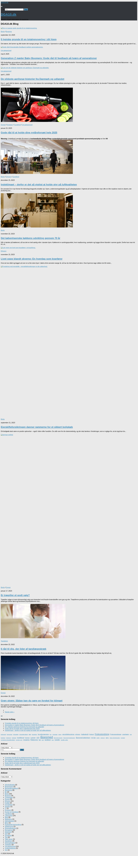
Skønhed (8, 832)
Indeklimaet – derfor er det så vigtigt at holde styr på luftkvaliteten (39, 184)
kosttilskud (20, 738)
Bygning (9, 31)
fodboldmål (84, 734)
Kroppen (10, 125)
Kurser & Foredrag (11, 812)
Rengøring (9, 830)
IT (5, 808)
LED (37, 738)
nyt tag (93, 738)
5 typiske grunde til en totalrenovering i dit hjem (28, 39)
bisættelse (34, 734)
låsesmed (46, 737)
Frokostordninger (115, 734)
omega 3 (103, 737)
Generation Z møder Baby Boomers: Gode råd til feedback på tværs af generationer (49, 58)
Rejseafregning (10, 828)
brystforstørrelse (43, 734)
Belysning (8, 790)
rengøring (26, 740)
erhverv (77, 734)
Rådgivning (34, 740)
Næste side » (9, 712)
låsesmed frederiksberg (69, 737)
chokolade (54, 734)
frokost (91, 734)
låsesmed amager (58, 737)
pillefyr (107, 737)
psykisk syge (19, 740)
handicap (3, 737)
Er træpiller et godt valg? (15, 595)
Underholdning (10, 848)
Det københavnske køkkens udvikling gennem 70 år (30, 238)
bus (51, 734)
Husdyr (7, 806)
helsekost (8, 737)
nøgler (98, 737)
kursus (27, 738)
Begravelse (9, 786)
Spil (6, 834)
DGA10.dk (4, 2)
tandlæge (48, 740)
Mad (6, 817)
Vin (6, 850)
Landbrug (8, 814)
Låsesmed (8, 815)
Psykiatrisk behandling (13, 824)
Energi (3, 125)
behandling (15, 734)
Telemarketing (10, 843)
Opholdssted (9, 821)
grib (131, 734)
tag (40, 740)
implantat (14, 737)
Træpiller (8, 844)
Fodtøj (7, 803)
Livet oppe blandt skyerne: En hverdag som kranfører (31, 258)
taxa (53, 740)
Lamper (33, 738)
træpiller (57, 740)
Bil (6, 792)
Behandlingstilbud (11, 788)
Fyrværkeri (9, 805)
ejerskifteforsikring (68, 734)
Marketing (8, 819)
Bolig (3, 31)
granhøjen (125, 734)
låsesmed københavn (83, 738)
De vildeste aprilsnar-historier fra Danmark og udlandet (32, 79)
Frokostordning (102, 734)
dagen (59, 734)
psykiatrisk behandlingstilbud (8, 740)
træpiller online (64, 740)
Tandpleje (4, 641)
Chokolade (9, 797)
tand (43, 740)
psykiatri (123, 737)
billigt (30, 734)
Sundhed (17, 125)
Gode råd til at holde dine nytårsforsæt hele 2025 (29, 132)
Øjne (6, 823)
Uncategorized (6, 50)
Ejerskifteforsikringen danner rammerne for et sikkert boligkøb (37, 427)
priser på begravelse (115, 737)
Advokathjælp (10, 785)
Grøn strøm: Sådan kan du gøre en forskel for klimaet (31, 700)
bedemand (3, 734)
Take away (9, 839)
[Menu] (1, 6)
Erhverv (8, 177)
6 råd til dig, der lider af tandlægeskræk (23, 648)
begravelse (9, 734)
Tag (6, 837)
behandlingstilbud (23, 734)
